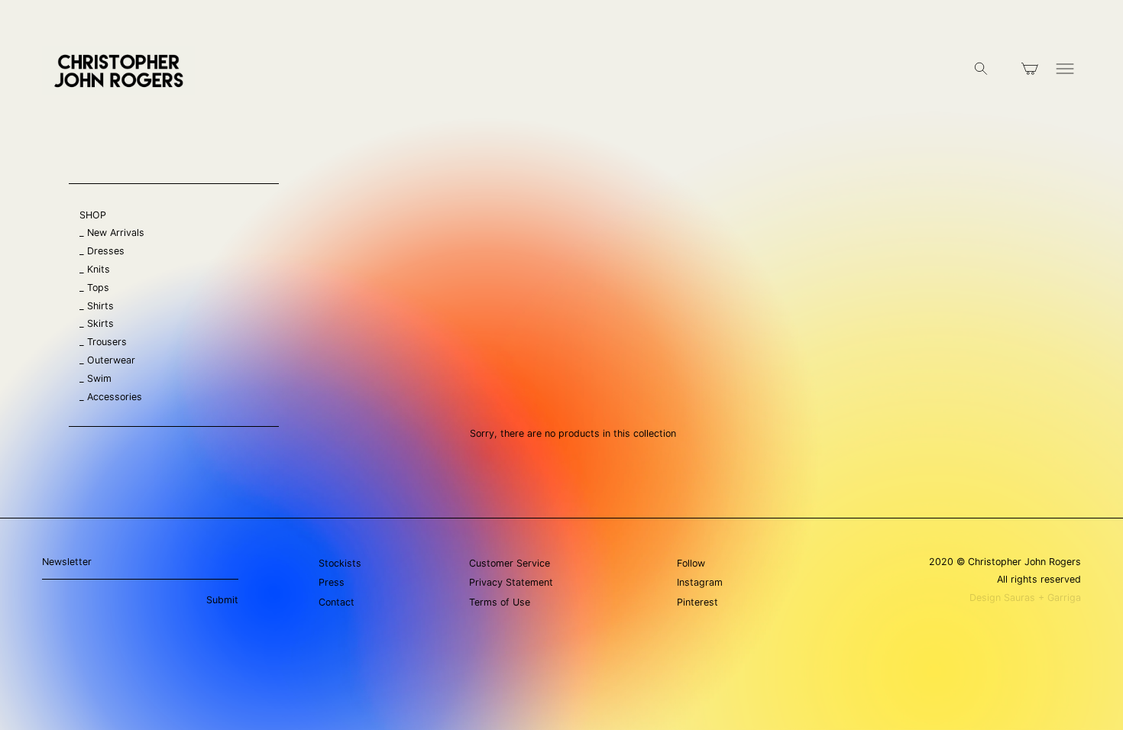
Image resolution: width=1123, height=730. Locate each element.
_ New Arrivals (111, 232)
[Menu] (1065, 70)
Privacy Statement (511, 582)
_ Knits (94, 269)
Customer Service (509, 563)
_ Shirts (96, 306)
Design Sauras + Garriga (1025, 597)
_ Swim (95, 378)
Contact (336, 602)
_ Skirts (96, 323)
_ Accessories (110, 396)
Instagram (700, 582)
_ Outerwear (107, 360)
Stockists (340, 563)
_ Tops (94, 287)
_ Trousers (103, 341)
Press (332, 582)
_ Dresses (102, 251)
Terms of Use (499, 602)
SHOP (92, 215)
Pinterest (697, 602)
